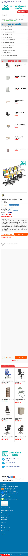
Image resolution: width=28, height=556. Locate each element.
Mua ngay (21, 234)
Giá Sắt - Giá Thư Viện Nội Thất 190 (10, 55)
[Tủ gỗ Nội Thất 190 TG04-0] (8, 392)
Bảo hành (13, 1)
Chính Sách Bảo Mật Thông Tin (7, 510)
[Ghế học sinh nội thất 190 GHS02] (14, 176)
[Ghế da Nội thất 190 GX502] (8, 114)
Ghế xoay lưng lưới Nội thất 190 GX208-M (20, 437)
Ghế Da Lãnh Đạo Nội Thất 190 (9, 32)
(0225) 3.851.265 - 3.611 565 (9, 491)
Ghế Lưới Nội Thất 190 (7, 37)
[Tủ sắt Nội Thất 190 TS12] (8, 89)
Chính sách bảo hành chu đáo (7, 512)
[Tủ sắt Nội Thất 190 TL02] (8, 77)
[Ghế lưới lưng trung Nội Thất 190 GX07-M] (7, 429)
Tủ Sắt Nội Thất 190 (7, 52)
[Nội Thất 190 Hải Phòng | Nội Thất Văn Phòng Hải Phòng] (14, 7)
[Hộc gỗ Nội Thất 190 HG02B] (21, 410)
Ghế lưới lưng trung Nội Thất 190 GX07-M (7, 437)
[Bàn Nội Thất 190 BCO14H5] (8, 138)
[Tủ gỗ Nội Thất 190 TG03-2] (8, 150)
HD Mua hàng (4, 2)
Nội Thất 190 (10, 208)
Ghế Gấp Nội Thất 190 (7, 26)
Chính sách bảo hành (5, 530)
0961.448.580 (4, 494)
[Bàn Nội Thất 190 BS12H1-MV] (8, 126)
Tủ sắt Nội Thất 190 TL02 (20, 76)
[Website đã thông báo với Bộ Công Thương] (4, 503)
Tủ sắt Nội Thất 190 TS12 (20, 88)
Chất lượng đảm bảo (5, 517)
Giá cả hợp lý (4, 519)
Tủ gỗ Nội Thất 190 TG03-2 (21, 149)
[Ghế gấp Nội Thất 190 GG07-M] (21, 392)
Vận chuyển (18, 1)
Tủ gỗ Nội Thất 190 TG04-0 (8, 399)
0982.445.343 (15, 493)
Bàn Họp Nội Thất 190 (7, 47)
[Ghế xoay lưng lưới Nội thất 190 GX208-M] (21, 429)
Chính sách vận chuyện (7, 480)
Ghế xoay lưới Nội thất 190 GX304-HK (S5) (8, 381)
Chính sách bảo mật (19, 479)
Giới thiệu (3, 525)
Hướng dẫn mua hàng (7, 479)
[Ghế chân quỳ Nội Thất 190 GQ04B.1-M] (8, 65)
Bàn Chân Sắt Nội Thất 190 (8, 45)
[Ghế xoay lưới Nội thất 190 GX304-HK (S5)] (8, 373)
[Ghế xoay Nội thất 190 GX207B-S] (8, 410)
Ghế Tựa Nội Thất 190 (7, 29)
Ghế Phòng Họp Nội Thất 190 (9, 39)
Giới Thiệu (4, 1)
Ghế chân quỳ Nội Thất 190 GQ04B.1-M (20, 64)
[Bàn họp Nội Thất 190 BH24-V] (8, 101)
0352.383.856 (7, 237)
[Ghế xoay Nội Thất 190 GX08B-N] (21, 373)
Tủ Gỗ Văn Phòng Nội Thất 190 (9, 50)
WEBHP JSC (23, 554)
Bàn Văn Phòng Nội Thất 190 (8, 42)
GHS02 (9, 209)
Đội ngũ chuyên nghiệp (6, 515)
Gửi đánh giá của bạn (14, 205)
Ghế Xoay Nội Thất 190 (7, 34)
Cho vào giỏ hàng (7, 234)
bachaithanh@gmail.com (14, 466)
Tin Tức (8, 1)
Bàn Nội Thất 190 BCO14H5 (19, 137)
